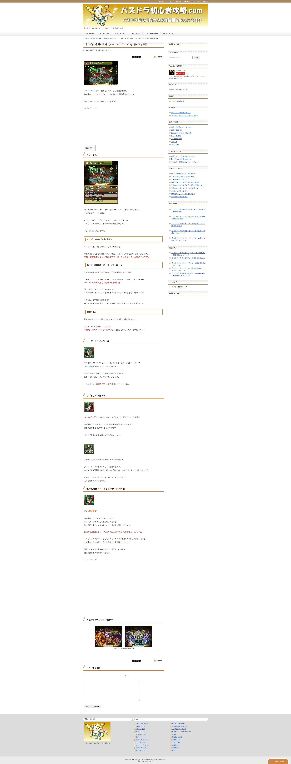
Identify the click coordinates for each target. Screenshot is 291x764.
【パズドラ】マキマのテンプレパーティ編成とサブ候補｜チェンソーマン (188, 232)
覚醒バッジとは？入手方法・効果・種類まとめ (186, 185)
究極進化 (175, 745)
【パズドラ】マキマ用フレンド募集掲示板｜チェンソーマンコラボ (188, 225)
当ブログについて (165, 1)
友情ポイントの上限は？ (179, 197)
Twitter (188, 1)
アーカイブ (172, 287)
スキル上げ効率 (119, 33)
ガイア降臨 (88, 366)
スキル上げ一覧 (135, 33)
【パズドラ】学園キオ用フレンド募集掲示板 (186, 258)
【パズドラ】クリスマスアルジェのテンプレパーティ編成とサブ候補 (188, 218)
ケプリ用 (174, 142)
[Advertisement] (123, 125)
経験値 (174, 734)
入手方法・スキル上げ (179, 729)
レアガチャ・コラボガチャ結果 (181, 731)
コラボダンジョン (140, 734)
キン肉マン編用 (176, 139)
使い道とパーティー (103, 50)
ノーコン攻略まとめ (151, 33)
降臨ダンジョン (140, 731)
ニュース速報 (176, 742)
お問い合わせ (179, 1)
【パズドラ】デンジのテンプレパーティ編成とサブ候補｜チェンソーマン (188, 239)
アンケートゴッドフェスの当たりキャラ (184, 116)
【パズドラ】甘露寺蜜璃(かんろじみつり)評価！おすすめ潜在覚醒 (188, 211)
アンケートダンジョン (142, 740)
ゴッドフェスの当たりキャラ (181, 113)
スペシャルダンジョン (142, 745)
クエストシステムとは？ (179, 191)
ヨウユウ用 (175, 144)
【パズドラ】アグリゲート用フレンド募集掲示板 (187, 263)
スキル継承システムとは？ (180, 179)
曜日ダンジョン (140, 750)
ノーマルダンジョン (141, 748)
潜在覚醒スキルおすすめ (179, 726)
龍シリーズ (138, 737)
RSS (206, 1)
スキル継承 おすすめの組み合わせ (182, 176)
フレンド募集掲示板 (178, 101)
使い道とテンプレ (168, 33)
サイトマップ (198, 1)
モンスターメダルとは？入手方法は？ (183, 173)
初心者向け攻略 (177, 737)
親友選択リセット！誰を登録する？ (183, 194)
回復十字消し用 (176, 130)
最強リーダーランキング (179, 89)
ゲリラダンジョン (140, 742)
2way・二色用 (176, 136)
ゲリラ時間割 (90, 33)
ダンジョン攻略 (104, 33)
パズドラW (175, 748)
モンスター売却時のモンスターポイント (184, 162)
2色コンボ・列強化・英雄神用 (181, 133)
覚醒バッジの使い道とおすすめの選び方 (184, 188)
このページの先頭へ (278, 761)
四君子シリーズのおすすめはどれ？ (183, 156)
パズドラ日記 (176, 740)
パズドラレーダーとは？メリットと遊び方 (185, 182)
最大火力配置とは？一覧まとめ (181, 127)
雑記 (173, 750)
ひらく (91, 148)
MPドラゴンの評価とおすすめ (181, 159)
